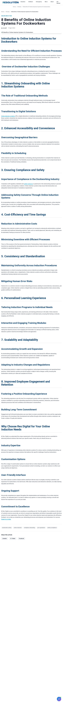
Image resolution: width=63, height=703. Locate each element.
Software (30, 1)
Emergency (39, 1)
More (46, 1)
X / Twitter (12, 538)
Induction (23, 1)
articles (19, 6)
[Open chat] (59, 699)
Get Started (58, 2)
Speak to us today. (6, 519)
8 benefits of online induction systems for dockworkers (36, 6)
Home (15, 1)
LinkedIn (4, 538)
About (52, 1)
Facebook (21, 538)
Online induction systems (8, 116)
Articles (8, 11)
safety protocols (28, 184)
